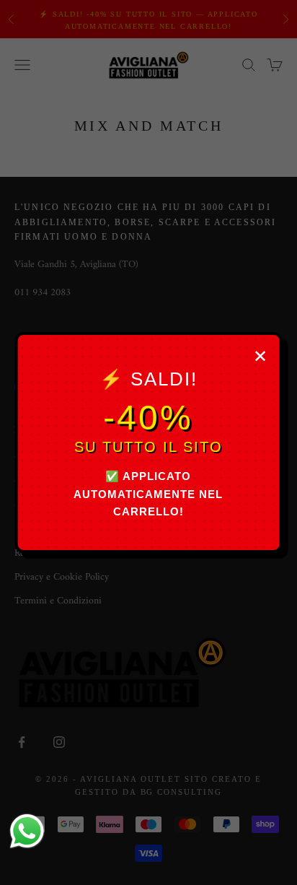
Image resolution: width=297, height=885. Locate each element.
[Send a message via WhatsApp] (27, 831)
